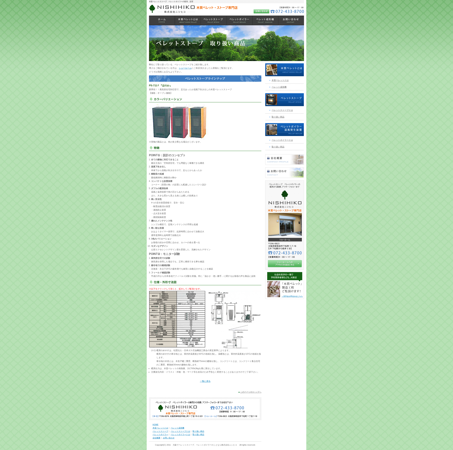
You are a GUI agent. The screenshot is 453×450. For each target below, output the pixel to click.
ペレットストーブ (213, 20)
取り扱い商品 (278, 117)
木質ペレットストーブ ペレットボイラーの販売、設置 (171, 1)
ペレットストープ (160, 431)
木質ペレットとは (188, 20)
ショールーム (185, 68)
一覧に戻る (205, 381)
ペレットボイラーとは (282, 140)
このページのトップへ (250, 392)
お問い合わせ (291, 20)
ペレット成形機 (265, 20)
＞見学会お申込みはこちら (292, 296)
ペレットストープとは (282, 110)
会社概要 (156, 438)
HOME (162, 20)
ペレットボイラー (239, 20)
